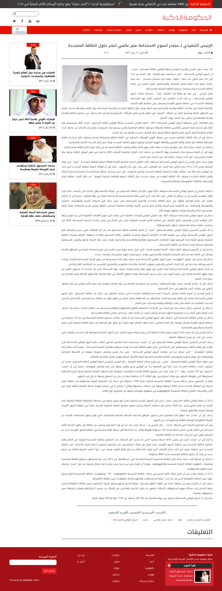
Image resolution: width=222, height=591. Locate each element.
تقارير (138, 30)
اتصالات (160, 30)
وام (200, 53)
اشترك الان (49, 571)
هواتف (171, 30)
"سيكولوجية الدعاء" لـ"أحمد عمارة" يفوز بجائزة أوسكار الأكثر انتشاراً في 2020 (91, 4)
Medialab (28, 580)
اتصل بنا (81, 561)
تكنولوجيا (183, 30)
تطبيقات (98, 30)
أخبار (194, 30)
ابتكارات (86, 30)
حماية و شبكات (114, 30)
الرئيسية (204, 30)
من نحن (81, 555)
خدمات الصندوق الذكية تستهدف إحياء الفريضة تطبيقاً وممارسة (181, 575)
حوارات (129, 30)
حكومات (149, 30)
